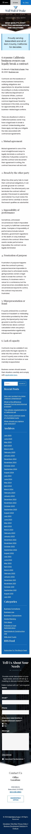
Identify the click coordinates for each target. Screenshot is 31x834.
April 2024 (8, 486)
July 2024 (7, 476)
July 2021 (7, 597)
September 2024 (10, 469)
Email (5, 698)
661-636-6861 (15, 792)
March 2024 (8, 489)
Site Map (14, 824)
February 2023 (9, 533)
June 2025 (8, 439)
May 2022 (8, 563)
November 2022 (10, 543)
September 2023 (10, 509)
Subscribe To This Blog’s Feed (15, 650)
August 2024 (9, 472)
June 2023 (8, 520)
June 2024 (8, 479)
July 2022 (7, 557)
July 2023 (7, 516)
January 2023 (9, 536)
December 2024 (10, 459)
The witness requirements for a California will (15, 411)
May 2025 (8, 442)
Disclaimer (7, 754)
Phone (4, 708)
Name (4, 688)
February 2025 (9, 452)
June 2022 (8, 560)
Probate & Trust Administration (10, 627)
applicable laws (11, 375)
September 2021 (10, 590)
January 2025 (9, 456)
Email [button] (16, 3)
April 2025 (8, 446)
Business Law (14, 72)
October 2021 (9, 587)
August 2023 (9, 513)
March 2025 (8, 449)
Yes (6, 724)
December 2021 (10, 580)
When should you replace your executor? (14, 422)
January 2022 (9, 577)
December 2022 (10, 540)
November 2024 (10, 462)
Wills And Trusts (10, 637)
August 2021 (8, 593)
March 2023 (8, 530)
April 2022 (8, 567)
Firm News (8, 622)
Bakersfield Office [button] (16, 799)
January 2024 (9, 496)
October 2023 (9, 506)
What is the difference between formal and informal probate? (15, 404)
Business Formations (12, 609)
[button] (5, 2)
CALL (27, 2)
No (6, 726)
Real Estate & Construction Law (14, 632)
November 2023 (10, 503)
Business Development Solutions (15, 826)
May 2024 (8, 483)
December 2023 (10, 499)
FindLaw (15, 828)
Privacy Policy (22, 824)
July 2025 (7, 435)
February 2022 (9, 573)
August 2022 (9, 553)
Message (5, 731)
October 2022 (9, 546)
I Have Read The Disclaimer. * (15, 759)
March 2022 (8, 570)
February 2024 (9, 493)
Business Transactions (12, 615)
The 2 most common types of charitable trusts (14, 417)
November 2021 (10, 583)
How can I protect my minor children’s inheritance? (15, 397)
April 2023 (8, 526)
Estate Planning (10, 619)
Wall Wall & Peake (18, 69)
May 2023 (8, 523)
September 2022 (10, 550)
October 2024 (9, 466)
